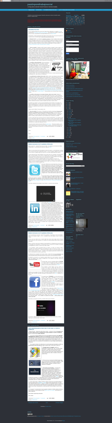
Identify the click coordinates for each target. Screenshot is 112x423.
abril (69, 130)
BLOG (83, 21)
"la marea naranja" (40, 91)
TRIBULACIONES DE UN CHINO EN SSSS (69, 212)
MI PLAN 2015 (38, 9)
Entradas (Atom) (48, 406)
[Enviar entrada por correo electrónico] (47, 136)
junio (69, 127)
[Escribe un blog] (50, 136)
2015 (68, 104)
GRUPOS (73, 20)
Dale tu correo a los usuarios (50, 390)
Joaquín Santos (48, 124)
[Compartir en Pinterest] (53, 136)
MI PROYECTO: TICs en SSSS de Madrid (73, 143)
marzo (69, 132)
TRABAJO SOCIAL (72, 17)
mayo (69, 129)
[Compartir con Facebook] (52, 136)
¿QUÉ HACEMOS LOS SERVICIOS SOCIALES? (74, 96)
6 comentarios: (43, 136)
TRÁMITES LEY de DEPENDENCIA (72, 93)
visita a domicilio (69, 21)
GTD (77, 20)
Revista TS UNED (69, 251)
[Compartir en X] (51, 136)
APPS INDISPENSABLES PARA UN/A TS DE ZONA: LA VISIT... (74, 125)
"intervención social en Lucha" (58, 294)
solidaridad (79, 21)
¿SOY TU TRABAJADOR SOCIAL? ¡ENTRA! (66, 9)
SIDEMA (44, 382)
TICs (74, 19)
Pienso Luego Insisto (69, 228)
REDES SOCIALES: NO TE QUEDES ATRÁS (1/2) (40, 233)
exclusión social (72, 23)
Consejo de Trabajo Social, (37, 180)
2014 (68, 105)
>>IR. (54, 60)
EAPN (29, 181)
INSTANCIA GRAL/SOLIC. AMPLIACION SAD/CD (74, 88)
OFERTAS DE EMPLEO (70, 85)
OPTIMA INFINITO (69, 232)
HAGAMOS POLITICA (33, 29)
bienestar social (81, 16)
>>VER (57, 376)
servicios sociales (72, 15)
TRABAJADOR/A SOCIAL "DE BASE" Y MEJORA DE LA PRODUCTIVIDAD (77, 192)
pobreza (74, 21)
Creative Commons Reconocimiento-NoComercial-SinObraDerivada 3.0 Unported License (66, 416)
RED (67, 23)
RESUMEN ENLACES (70, 248)
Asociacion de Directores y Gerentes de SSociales (51, 180)
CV (41, 218)
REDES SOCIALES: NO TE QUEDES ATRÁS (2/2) (40, 144)
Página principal (31, 9)
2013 (68, 107)
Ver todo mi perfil (69, 32)
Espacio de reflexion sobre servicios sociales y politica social (70, 215)
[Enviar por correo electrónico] (49, 136)
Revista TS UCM (69, 249)
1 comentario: (42, 225)
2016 (68, 102)
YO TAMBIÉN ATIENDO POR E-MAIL (50, 9)
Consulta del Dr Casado (70, 230)
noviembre (70, 111)
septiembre (70, 114)
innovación (68, 19)
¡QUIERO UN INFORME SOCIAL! (76, 172)
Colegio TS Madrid (69, 241)
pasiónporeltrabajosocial (39, 4)
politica (33, 137)
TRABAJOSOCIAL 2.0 (70, 224)
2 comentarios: (43, 320)
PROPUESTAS (34, 226)
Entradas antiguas (59, 402)
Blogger (63, 420)
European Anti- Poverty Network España (70, 246)
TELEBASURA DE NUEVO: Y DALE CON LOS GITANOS (77, 184)
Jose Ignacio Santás (40, 416)
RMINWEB (40, 382)
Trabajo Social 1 (60, 288)
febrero (69, 133)
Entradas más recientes (33, 402)
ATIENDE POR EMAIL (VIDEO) (71, 146)
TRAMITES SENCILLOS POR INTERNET (73, 94)
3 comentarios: (43, 398)
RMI (68, 20)
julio (69, 117)
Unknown (69, 30)
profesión (81, 20)
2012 (68, 108)
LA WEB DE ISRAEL (69, 220)
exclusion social (81, 19)
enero (69, 135)
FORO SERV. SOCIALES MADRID (69, 218)
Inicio (47, 402)
